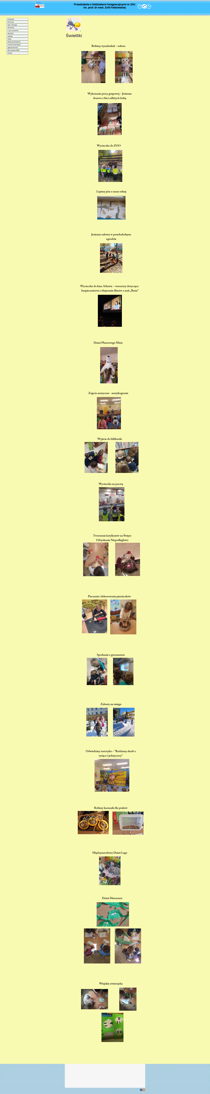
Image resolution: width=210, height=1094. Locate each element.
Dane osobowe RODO (13, 50)
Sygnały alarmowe (13, 47)
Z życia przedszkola (13, 30)
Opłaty (9, 39)
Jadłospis (10, 36)
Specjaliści (11, 33)
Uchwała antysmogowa (14, 44)
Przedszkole (11, 19)
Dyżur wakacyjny (12, 25)
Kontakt (10, 53)
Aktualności (11, 27)
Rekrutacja (11, 22)
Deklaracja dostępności (14, 42)
